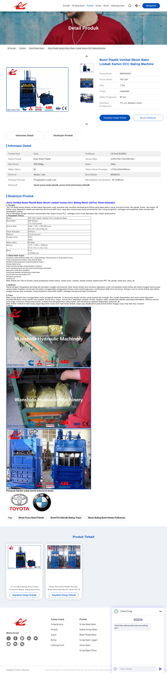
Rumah (66, 6)
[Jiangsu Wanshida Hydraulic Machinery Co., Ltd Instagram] (22, 638)
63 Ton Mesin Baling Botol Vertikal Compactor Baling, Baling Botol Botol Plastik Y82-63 (24, 588)
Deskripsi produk (63, 135)
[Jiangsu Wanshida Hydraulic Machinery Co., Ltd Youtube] (35, 638)
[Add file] (115, 669)
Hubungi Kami (117, 6)
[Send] (160, 669)
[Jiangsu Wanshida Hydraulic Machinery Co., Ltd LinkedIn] (29, 638)
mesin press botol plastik (31, 518)
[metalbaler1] (22, 644)
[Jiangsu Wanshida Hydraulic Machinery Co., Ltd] (20, 6)
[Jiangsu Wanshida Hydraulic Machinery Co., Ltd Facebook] (15, 638)
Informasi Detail (24, 135)
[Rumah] (20, 625)
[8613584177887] (8, 644)
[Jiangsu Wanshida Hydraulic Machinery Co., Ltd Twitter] (8, 638)
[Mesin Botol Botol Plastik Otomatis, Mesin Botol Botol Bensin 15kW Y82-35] (63, 564)
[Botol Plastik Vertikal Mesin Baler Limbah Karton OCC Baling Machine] (37, 89)
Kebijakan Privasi (13, 670)
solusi (98, 6)
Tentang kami (78, 6)
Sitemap (25, 670)
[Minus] (160, 611)
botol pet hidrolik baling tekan (66, 518)
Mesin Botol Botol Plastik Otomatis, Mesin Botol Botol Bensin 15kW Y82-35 (64, 588)
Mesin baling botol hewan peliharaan (106, 518)
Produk (90, 6)
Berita (106, 6)
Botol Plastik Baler (36, 48)
